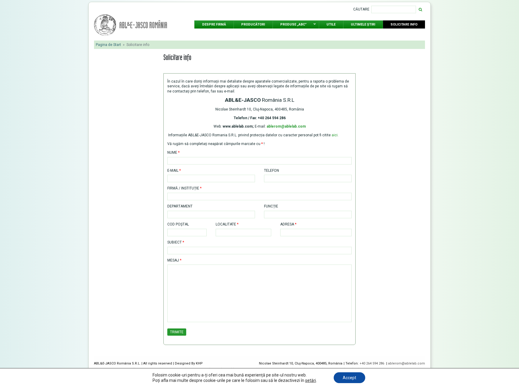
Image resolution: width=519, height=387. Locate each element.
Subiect (175, 242)
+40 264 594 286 (372, 363)
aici (335, 135)
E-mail (174, 170)
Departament (180, 206)
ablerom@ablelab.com (406, 363)
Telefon (271, 170)
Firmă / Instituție (184, 188)
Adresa (288, 224)
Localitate (227, 224)
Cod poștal (178, 224)
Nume (173, 152)
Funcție (271, 206)
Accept (349, 377)
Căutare (361, 9)
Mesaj (174, 260)
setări (310, 380)
